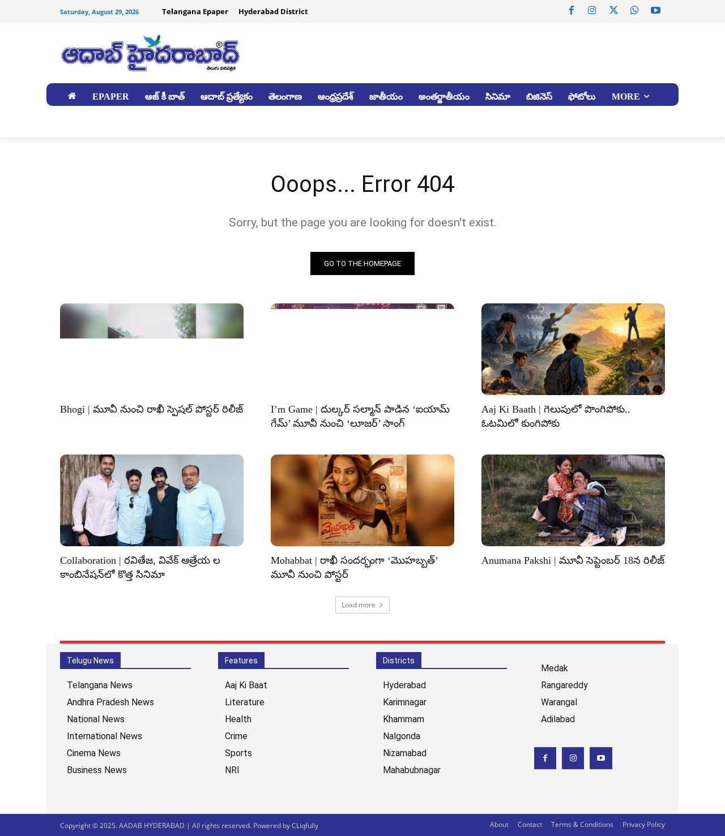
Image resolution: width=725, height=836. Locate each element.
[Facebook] (571, 11)
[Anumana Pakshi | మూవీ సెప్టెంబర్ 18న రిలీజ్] (573, 500)
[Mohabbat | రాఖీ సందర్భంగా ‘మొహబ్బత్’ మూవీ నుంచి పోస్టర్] (362, 500)
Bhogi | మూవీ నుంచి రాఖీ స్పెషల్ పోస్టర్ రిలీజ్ (151, 409)
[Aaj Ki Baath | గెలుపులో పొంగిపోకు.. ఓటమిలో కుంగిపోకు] (573, 349)
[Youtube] (656, 11)
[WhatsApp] (634, 11)
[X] (613, 11)
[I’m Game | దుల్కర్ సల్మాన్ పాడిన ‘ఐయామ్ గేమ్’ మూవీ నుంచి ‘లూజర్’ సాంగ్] (362, 349)
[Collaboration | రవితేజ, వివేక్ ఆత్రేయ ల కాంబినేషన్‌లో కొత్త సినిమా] (152, 500)
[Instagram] (592, 11)
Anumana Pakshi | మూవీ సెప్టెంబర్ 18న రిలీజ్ (572, 560)
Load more (359, 605)
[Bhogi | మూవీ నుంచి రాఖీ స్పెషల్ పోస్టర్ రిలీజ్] (152, 349)
